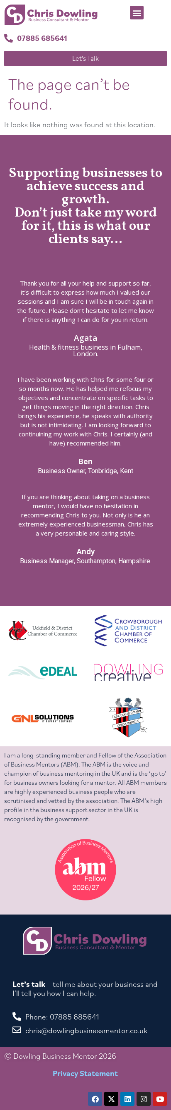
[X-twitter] (111, 1099)
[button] (137, 12)
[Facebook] (95, 1099)
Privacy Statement (85, 1073)
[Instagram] (144, 1099)
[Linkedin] (127, 1099)
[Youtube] (160, 1099)
